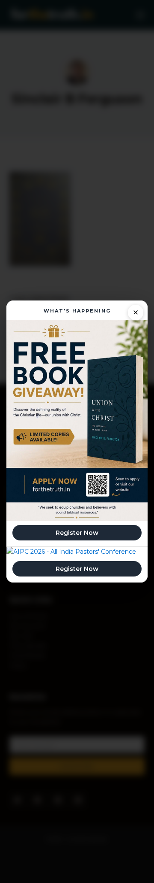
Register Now (77, 533)
